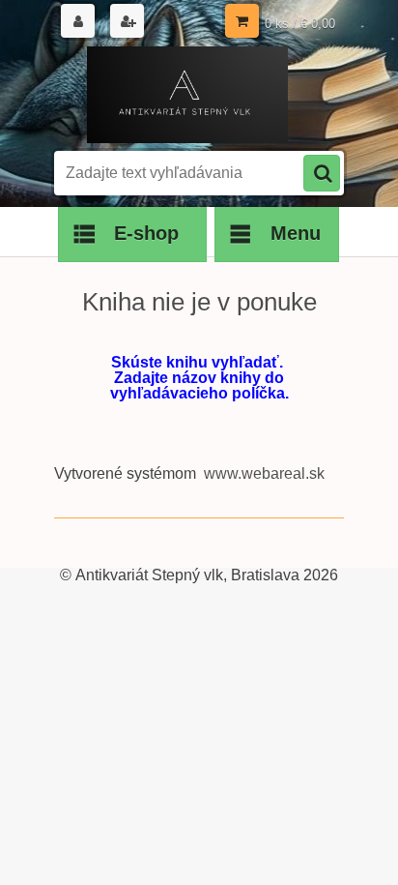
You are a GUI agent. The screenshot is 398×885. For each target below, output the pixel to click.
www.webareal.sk (264, 473)
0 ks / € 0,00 (300, 23)
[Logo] (187, 94)
